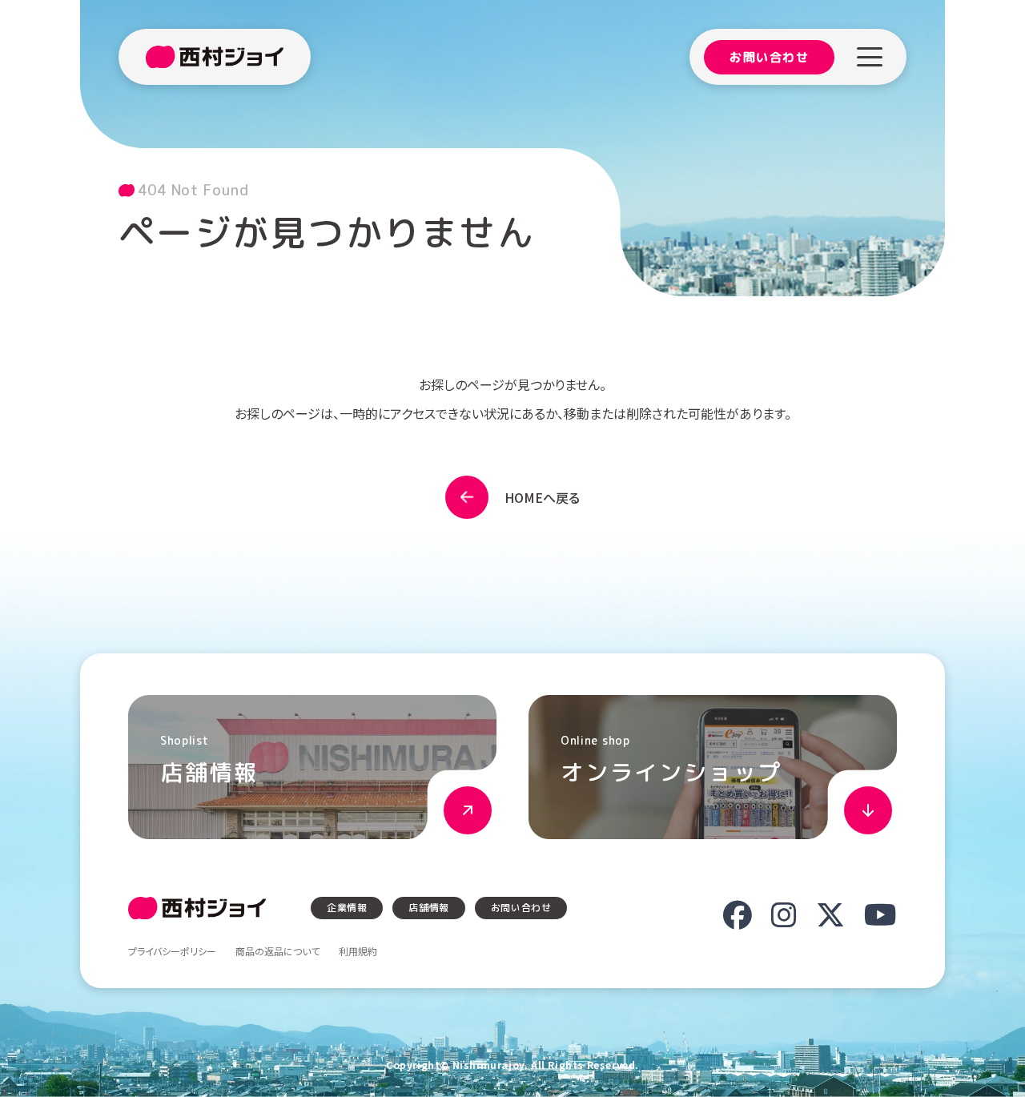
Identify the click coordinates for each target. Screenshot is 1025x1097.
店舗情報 (428, 907)
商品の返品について (277, 951)
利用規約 (358, 951)
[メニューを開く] (869, 56)
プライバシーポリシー (172, 951)
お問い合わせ (769, 57)
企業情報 (347, 907)
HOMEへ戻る (542, 497)
